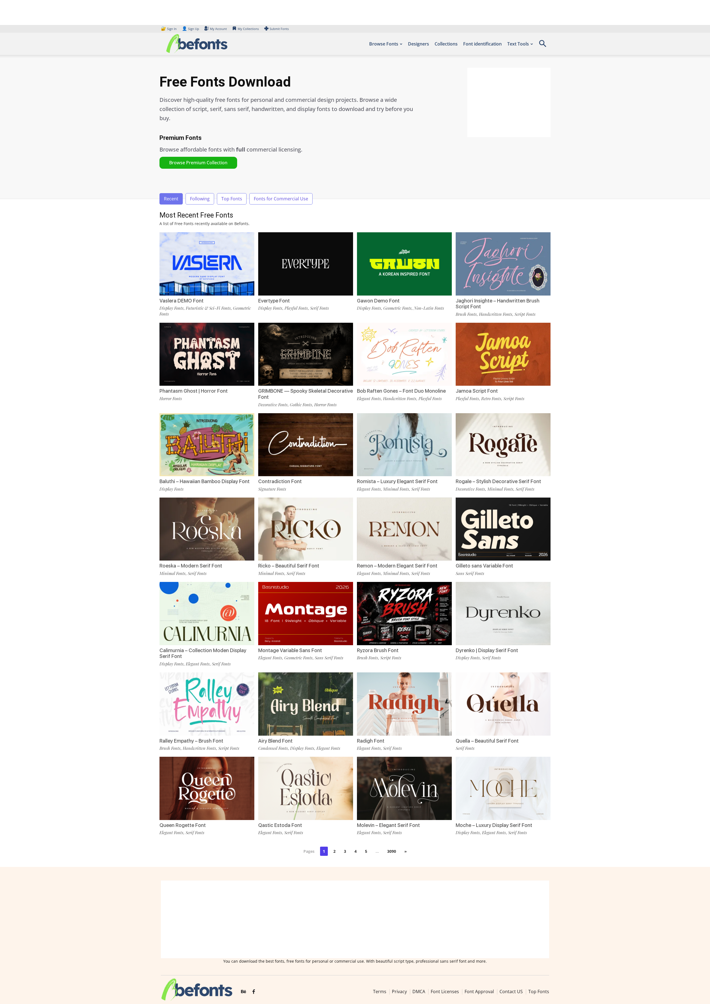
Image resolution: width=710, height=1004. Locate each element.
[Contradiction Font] (305, 444)
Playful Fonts (296, 308)
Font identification (482, 44)
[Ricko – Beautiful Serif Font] (305, 528)
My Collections (248, 29)
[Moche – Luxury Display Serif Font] (503, 788)
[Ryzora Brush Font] (404, 613)
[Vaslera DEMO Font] (206, 263)
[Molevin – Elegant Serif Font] (404, 788)
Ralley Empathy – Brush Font (191, 741)
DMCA (418, 991)
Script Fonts (525, 314)
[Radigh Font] (404, 703)
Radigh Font (370, 741)
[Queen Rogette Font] (206, 788)
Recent (171, 199)
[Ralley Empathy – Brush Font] (206, 703)
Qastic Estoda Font (280, 825)
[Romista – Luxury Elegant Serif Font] (404, 444)
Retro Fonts (491, 398)
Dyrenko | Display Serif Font (487, 650)
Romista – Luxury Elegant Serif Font (397, 481)
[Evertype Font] (305, 263)
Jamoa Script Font (477, 391)
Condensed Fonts (273, 748)
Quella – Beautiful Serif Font (487, 741)
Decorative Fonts (273, 404)
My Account (218, 29)
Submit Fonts (279, 29)
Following (200, 199)
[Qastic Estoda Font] (305, 788)
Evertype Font (274, 301)
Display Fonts (171, 308)
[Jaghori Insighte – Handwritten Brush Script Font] (503, 263)
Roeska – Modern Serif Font (190, 566)
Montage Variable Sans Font (290, 650)
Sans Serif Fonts (470, 573)
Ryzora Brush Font (378, 650)
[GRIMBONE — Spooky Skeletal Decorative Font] (305, 353)
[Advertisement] (509, 102)
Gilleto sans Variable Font (484, 566)
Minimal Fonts (396, 489)
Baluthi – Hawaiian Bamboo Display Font (204, 481)
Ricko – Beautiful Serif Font (288, 566)
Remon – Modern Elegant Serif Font (397, 566)
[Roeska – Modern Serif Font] (206, 528)
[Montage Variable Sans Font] (305, 613)
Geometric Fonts (397, 308)
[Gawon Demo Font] (404, 263)
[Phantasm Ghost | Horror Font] (206, 353)
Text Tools (518, 44)
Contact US (511, 991)
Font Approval (479, 991)
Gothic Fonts (301, 404)
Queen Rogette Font (182, 825)
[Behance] (243, 992)
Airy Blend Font (275, 741)
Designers (418, 44)
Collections (446, 44)
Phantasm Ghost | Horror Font (193, 391)
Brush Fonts (466, 314)
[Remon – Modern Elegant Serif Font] (404, 528)
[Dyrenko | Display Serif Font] (503, 613)
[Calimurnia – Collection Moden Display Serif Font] (206, 613)
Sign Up (190, 29)
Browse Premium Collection (198, 163)
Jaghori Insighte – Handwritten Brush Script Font (497, 304)
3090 (391, 851)
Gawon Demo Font (378, 301)
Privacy (399, 991)
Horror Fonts (170, 398)
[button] (542, 45)
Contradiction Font (280, 481)
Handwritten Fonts (495, 314)
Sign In (169, 29)
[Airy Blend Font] (305, 703)
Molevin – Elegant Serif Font (388, 825)
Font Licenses (445, 991)
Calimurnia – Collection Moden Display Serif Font (202, 653)
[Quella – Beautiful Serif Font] (503, 703)
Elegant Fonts (369, 398)
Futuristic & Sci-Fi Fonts (208, 308)
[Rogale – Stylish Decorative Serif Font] (503, 444)
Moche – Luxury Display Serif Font (494, 825)
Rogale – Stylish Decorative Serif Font (498, 481)
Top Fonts (231, 199)
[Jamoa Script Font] (503, 353)
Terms (379, 991)
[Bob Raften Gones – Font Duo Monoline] (404, 353)
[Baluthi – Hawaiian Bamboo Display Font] (206, 444)
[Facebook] (253, 992)
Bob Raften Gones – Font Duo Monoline (401, 391)
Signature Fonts (272, 489)
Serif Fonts (319, 308)
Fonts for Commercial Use (281, 199)
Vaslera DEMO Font (181, 301)
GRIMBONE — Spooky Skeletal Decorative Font (305, 394)
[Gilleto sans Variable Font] (503, 528)
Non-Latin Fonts (429, 308)
